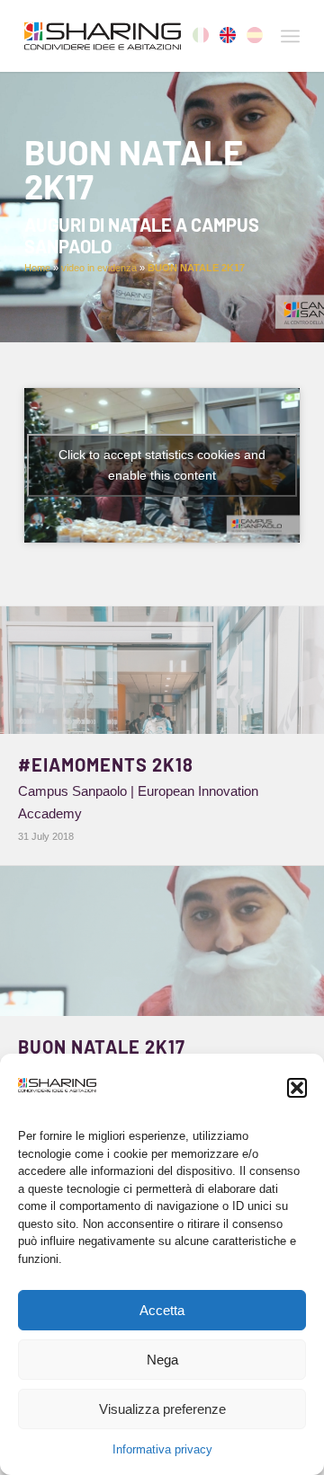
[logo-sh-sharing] (134, 36)
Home (37, 267)
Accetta (162, 1310)
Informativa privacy (162, 1449)
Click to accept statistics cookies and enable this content (162, 464)
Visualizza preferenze (162, 1409)
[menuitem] (290, 35)
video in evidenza (99, 267)
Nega (162, 1359)
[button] (297, 1088)
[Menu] (290, 35)
